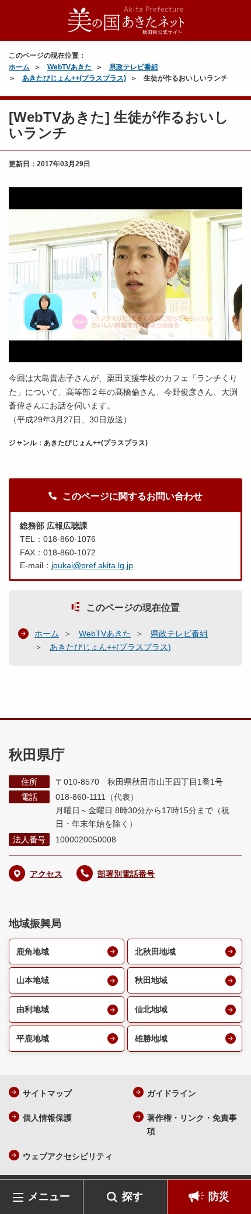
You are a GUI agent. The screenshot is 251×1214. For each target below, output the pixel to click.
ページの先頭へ (230, 1161)
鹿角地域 (32, 951)
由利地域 (32, 1009)
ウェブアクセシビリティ (68, 1156)
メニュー (49, 1196)
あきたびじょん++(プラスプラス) (74, 78)
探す (132, 1196)
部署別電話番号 (126, 874)
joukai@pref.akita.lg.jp (92, 565)
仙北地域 (151, 1009)
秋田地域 (151, 980)
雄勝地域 (151, 1038)
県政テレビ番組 (133, 67)
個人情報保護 (47, 1117)
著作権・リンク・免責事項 (192, 1124)
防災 (218, 1196)
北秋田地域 (155, 951)
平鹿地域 (32, 1038)
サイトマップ (47, 1093)
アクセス (46, 874)
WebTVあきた (69, 67)
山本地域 (32, 980)
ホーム (19, 67)
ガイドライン (171, 1093)
